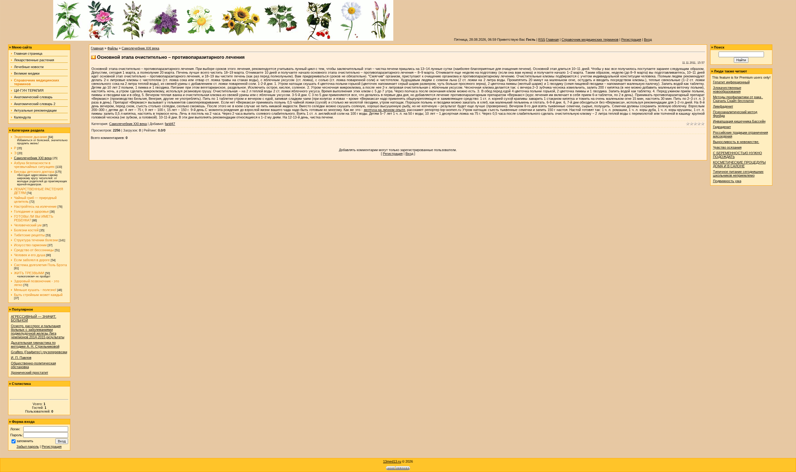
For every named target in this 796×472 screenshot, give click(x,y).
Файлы (112, 48)
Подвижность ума (727, 181)
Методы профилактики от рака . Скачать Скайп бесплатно (738, 99)
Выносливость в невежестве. (736, 142)
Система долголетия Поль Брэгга (40, 265)
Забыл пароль (27, 446)
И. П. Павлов (21, 357)
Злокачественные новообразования (727, 89)
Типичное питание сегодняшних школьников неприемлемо (738, 173)
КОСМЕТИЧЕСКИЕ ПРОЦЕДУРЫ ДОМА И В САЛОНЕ (739, 164)
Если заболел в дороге (32, 260)
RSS (541, 39)
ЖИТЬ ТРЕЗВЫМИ (29, 273)
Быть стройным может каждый (38, 295)
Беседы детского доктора (34, 172)
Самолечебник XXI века (33, 158)
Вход (648, 39)
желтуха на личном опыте (384, 110)
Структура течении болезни (36, 240)
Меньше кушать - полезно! (35, 290)
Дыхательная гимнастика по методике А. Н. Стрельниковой (35, 344)
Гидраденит (722, 127)
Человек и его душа (29, 255)
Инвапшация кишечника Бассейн (739, 121)
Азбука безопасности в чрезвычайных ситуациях (34, 165)
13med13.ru (392, 461)
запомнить (24, 441)
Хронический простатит (29, 372)
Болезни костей (26, 230)
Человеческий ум (28, 225)
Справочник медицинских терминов (590, 39)
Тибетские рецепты (29, 235)
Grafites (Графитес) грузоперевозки (39, 352)
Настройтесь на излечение (35, 206)
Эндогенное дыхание (30, 137)
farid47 (170, 124)
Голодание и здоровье (31, 211)
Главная (552, 39)
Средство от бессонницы (34, 250)
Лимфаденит (723, 106)
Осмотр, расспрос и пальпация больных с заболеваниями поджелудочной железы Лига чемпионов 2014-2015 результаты (37, 331)
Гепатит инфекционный (731, 82)
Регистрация (631, 39)
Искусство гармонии (30, 245)
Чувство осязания (727, 147)
